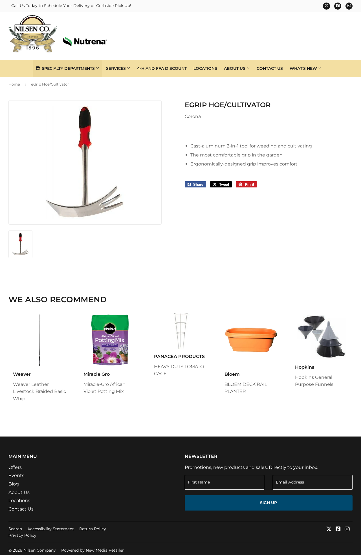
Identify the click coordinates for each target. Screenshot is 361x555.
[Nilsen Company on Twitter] (329, 529)
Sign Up (268, 502)
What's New (304, 68)
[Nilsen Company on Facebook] (338, 529)
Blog (13, 484)
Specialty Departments (68, 68)
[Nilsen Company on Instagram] (347, 529)
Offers (15, 467)
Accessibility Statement (50, 529)
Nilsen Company (39, 550)
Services (116, 68)
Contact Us (270, 68)
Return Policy (92, 529)
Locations (205, 68)
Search (15, 529)
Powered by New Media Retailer (92, 550)
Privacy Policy (22, 535)
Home (14, 84)
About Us (235, 68)
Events (16, 475)
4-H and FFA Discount (162, 68)
